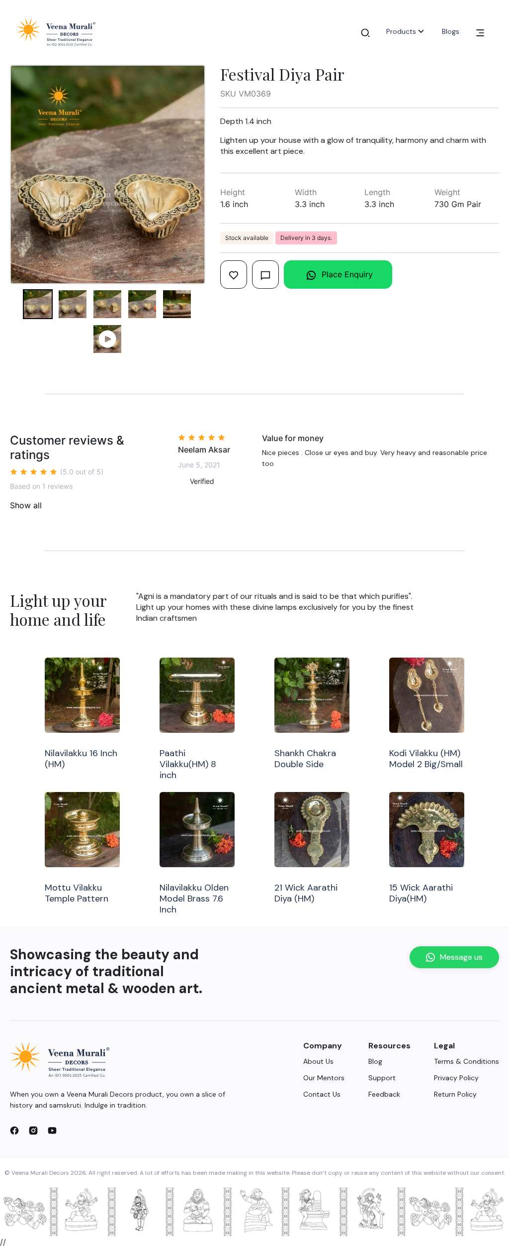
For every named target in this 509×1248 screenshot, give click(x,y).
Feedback (384, 1094)
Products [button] (401, 31)
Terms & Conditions (466, 1061)
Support (382, 1077)
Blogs (450, 31)
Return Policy (455, 1094)
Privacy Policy (456, 1077)
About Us (318, 1061)
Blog (375, 1061)
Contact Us (321, 1094)
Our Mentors (323, 1077)
